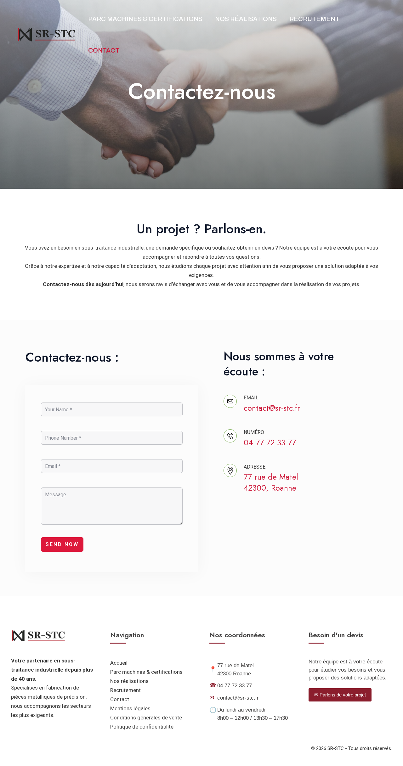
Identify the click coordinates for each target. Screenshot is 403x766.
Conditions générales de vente (146, 717)
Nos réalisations (246, 18)
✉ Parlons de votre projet (340, 694)
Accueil (119, 663)
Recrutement (314, 18)
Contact (103, 50)
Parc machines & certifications (146, 672)
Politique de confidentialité (141, 727)
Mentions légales (130, 708)
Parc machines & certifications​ (145, 18)
